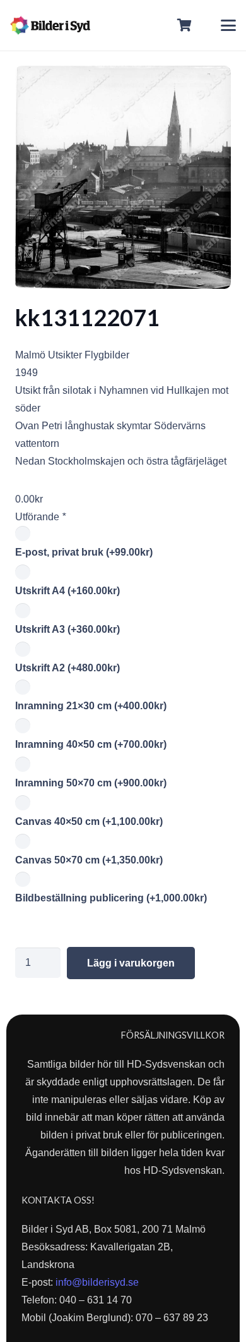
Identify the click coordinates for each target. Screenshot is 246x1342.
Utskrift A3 (67, 629)
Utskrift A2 (67, 667)
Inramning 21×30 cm (91, 705)
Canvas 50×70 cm (89, 860)
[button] (228, 25)
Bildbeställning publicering (111, 898)
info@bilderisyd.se (97, 1282)
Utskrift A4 (67, 590)
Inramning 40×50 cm (91, 744)
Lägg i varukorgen (131, 963)
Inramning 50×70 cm (91, 783)
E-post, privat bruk (84, 552)
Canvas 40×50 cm (89, 821)
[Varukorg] (185, 25)
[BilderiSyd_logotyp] (50, 25)
